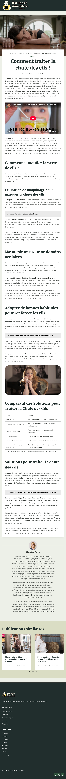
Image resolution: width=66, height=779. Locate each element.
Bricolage (5, 739)
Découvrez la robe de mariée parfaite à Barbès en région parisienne (48, 659)
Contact (5, 715)
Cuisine (4, 742)
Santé (4, 752)
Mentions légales (7, 718)
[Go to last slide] (4, 652)
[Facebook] (55, 774)
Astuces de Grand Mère (17, 53)
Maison (4, 749)
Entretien (5, 745)
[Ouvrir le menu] (62, 5)
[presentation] (16, 643)
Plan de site (6, 721)
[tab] (29, 671)
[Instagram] (62, 774)
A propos (5, 724)
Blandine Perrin (28, 73)
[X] (58, 774)
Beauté (33, 56)
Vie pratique (28, 53)
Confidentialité (7, 712)
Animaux (5, 733)
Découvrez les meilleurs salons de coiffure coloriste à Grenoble (16, 659)
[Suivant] (61, 652)
